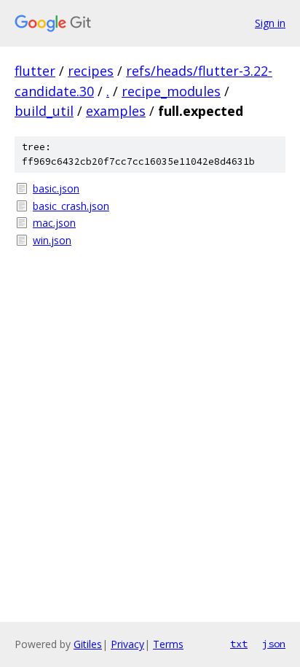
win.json (52, 240)
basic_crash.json (71, 206)
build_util (44, 111)
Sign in (270, 23)
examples (116, 111)
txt (239, 643)
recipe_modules (171, 91)
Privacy (127, 644)
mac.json (54, 223)
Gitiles (88, 644)
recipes (91, 70)
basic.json (56, 188)
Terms (168, 644)
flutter (35, 70)
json (273, 643)
